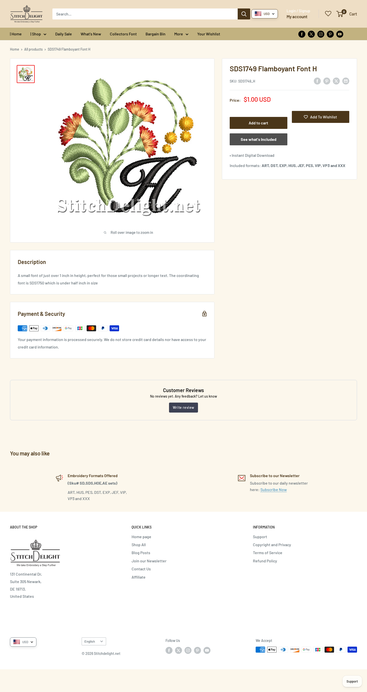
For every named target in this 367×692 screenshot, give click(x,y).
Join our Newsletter (149, 560)
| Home (16, 33)
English (89, 641)
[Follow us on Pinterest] (330, 34)
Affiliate (139, 577)
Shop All (139, 544)
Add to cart (258, 122)
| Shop (35, 33)
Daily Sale (63, 33)
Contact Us (141, 568)
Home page (141, 536)
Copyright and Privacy (272, 544)
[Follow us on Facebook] (301, 34)
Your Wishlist (208, 33)
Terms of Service (267, 552)
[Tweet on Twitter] (336, 81)
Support (260, 536)
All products (33, 49)
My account (297, 16)
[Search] (244, 13)
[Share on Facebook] (317, 81)
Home (14, 49)
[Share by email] (345, 81)
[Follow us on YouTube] (339, 34)
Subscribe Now (273, 489)
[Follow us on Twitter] (311, 34)
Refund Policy (265, 560)
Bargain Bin (156, 33)
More (178, 33)
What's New (91, 33)
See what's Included (258, 139)
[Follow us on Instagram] (320, 34)
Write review (183, 407)
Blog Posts (141, 552)
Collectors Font (123, 33)
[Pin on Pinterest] (326, 81)
